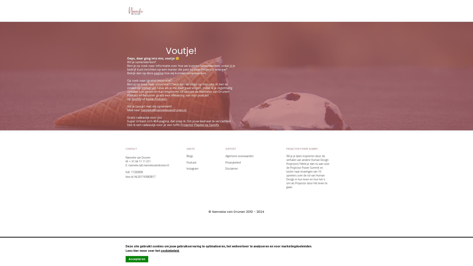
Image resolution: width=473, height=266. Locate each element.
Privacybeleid (233, 162)
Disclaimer (231, 168)
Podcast (191, 162)
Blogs (190, 156)
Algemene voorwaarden (239, 156)
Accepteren (137, 259)
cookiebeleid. (170, 251)
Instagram (192, 168)
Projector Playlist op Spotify (200, 125)
